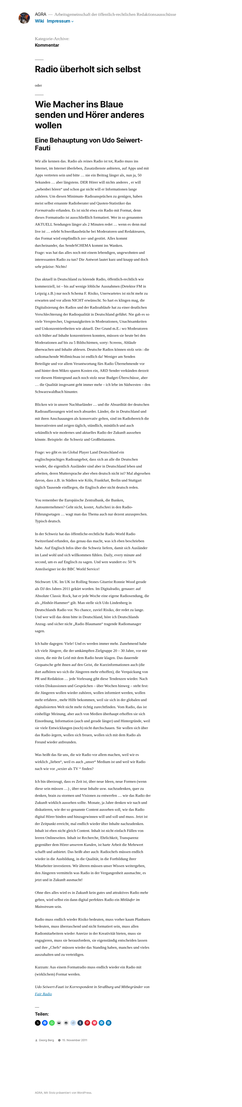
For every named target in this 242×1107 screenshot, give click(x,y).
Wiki (39, 21)
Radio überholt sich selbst (88, 69)
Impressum (58, 21)
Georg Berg (46, 1040)
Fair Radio (43, 993)
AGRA (40, 14)
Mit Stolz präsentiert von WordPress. (68, 1092)
